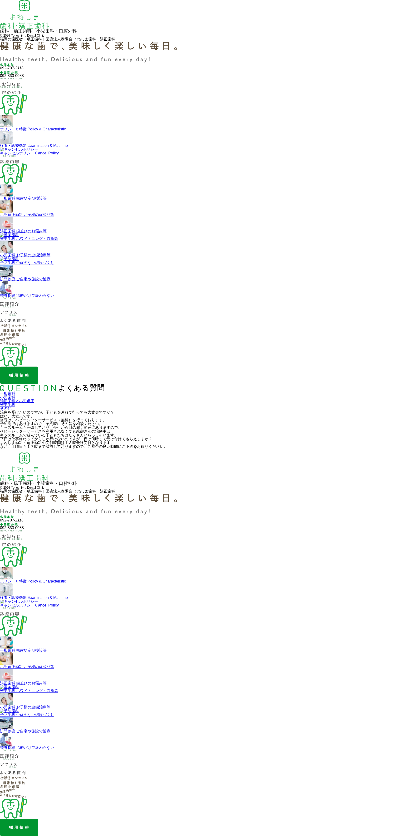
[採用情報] (19, 382)
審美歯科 (7, 405)
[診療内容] (9, 161)
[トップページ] (24, 27)
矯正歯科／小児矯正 (17, 401)
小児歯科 (7, 397)
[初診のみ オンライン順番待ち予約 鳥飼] (3, 334)
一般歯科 (7, 393)
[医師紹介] (9, 304)
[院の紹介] (11, 92)
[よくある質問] (13, 320)
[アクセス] (8, 312)
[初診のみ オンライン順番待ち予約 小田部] (13, 334)
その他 (5, 408)
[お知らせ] (11, 84)
